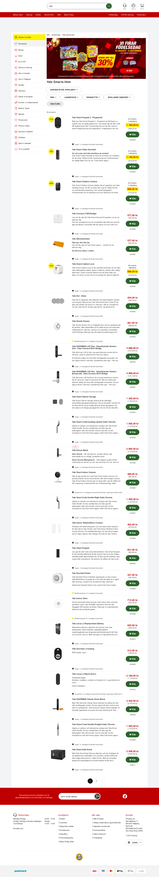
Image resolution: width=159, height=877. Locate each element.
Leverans (63, 822)
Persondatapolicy (66, 838)
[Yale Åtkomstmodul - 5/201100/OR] (59, 244)
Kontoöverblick (99, 830)
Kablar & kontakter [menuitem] (25, 96)
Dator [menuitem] (20, 56)
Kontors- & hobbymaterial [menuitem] (28, 102)
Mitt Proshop (99, 819)
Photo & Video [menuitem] (24, 126)
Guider (62, 819)
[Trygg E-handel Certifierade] (79, 857)
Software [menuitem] (21, 137)
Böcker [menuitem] (21, 50)
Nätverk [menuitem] (21, 114)
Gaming (29, 15)
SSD (59, 15)
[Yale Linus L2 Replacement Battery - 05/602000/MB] (59, 628)
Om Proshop (132, 835)
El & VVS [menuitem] (22, 61)
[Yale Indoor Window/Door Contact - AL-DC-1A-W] (59, 528)
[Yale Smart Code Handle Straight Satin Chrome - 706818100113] (59, 729)
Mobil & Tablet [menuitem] (23, 108)
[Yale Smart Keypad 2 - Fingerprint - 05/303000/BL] (59, 122)
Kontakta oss (18, 828)
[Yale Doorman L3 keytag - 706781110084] (59, 654)
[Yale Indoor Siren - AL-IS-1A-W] (59, 603)
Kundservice (65, 830)
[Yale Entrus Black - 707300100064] (59, 452)
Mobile (38, 15)
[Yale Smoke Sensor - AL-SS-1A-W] (59, 326)
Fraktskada (98, 838)
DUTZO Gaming (127, 15)
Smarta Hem (49, 15)
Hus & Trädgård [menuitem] (24, 79)
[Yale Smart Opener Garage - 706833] (59, 402)
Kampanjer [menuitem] (22, 43)
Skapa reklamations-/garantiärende (107, 822)
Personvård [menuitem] (22, 120)
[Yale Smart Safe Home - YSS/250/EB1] (59, 754)
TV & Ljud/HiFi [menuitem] (24, 149)
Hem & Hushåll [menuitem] (24, 73)
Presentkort (141, 15)
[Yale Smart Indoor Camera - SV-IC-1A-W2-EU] (59, 477)
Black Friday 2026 (67, 841)
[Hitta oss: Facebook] (125, 796)
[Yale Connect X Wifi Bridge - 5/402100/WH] (59, 218)
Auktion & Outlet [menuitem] (24, 37)
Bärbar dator (18, 15)
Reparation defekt (67, 826)
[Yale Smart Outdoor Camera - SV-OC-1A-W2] (59, 186)
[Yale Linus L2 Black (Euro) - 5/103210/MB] (59, 679)
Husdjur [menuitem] (21, 85)
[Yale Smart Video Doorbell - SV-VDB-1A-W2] (59, 154)
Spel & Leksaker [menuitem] (24, 143)
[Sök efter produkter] (109, 6)
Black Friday (69, 15)
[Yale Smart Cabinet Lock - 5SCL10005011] (59, 269)
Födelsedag (113, 15)
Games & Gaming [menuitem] (25, 67)
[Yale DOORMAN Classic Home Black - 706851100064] (59, 704)
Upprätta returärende (102, 826)
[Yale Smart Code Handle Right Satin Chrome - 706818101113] (59, 502)
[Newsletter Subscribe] (97, 796)
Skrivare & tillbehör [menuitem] (25, 131)
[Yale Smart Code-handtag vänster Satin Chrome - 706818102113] (59, 427)
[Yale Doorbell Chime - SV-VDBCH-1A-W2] (59, 578)
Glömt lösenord (99, 834)
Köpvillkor (64, 834)
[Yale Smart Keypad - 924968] (59, 553)
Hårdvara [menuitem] (21, 91)
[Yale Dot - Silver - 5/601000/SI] (59, 301)
